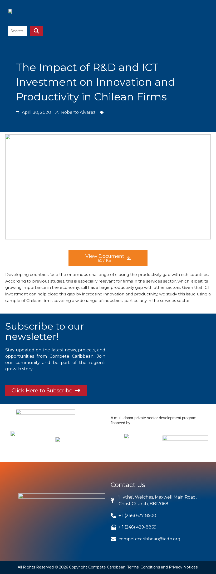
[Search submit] (36, 31)
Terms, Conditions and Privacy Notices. (162, 567)
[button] (202, 14)
